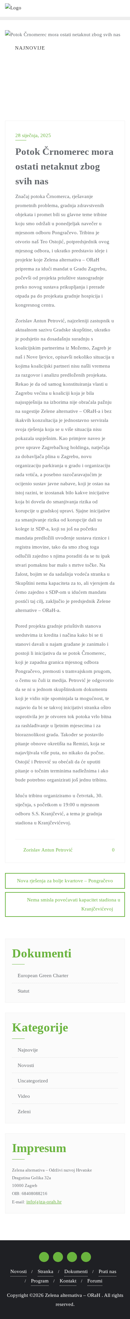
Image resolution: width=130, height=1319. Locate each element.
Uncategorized (33, 1080)
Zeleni (24, 1111)
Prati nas (107, 1271)
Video (24, 1096)
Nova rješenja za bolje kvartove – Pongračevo (65, 880)
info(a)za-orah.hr (44, 1201)
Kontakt (68, 1280)
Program (40, 1280)
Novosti (26, 1065)
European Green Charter (43, 975)
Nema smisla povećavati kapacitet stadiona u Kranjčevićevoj (73, 904)
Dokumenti (76, 1271)
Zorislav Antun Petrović (47, 850)
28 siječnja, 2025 (33, 135)
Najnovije (28, 1050)
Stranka (45, 1271)
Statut (23, 991)
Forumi (94, 1280)
